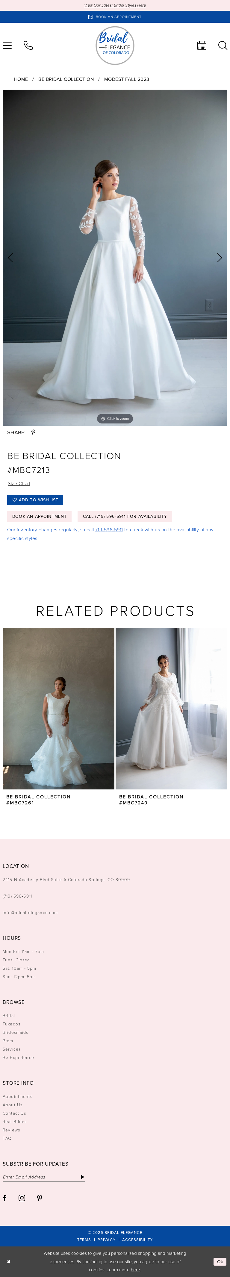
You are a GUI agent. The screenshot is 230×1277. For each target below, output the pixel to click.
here (135, 1270)
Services (12, 1049)
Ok (220, 1261)
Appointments (17, 1096)
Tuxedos (11, 1024)
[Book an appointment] (201, 45)
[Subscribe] (82, 1177)
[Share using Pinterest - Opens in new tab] (33, 432)
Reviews (11, 1130)
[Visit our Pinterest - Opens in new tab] (39, 1198)
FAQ (7, 1138)
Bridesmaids (15, 1032)
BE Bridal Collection (66, 79)
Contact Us (14, 1113)
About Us (12, 1105)
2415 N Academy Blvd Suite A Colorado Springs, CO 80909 (66, 880)
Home (21, 79)
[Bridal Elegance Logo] (115, 45)
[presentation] (58, 708)
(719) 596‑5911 (17, 896)
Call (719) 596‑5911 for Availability (125, 516)
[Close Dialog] (9, 1262)
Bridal (9, 1016)
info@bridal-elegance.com (30, 913)
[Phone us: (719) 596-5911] (28, 45)
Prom (8, 1041)
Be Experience (18, 1057)
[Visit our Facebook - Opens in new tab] (5, 1198)
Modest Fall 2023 (126, 79)
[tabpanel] (115, 258)
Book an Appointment (39, 516)
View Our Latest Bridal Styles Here (115, 5)
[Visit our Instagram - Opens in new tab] (22, 1198)
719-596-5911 (109, 529)
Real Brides (15, 1122)
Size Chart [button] (19, 483)
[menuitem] (28, 45)
